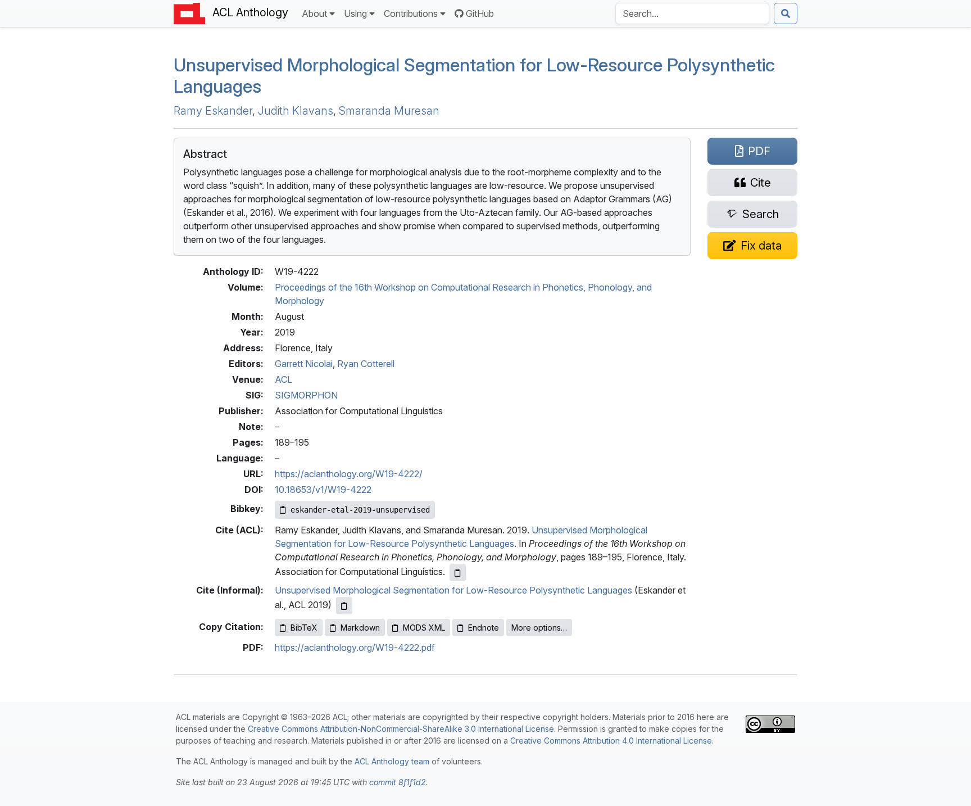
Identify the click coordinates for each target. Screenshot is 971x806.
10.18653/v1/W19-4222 (323, 489)
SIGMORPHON (306, 395)
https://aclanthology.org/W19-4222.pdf (355, 647)
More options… (539, 627)
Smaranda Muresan (389, 110)
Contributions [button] (411, 13)
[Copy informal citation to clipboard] (344, 605)
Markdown (360, 627)
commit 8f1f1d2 (397, 782)
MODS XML (424, 627)
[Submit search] (785, 13)
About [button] (314, 13)
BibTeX (304, 627)
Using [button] (355, 13)
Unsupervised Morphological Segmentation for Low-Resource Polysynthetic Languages (474, 75)
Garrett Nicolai (304, 363)
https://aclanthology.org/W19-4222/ (349, 473)
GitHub (480, 13)
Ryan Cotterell (365, 363)
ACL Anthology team (392, 761)
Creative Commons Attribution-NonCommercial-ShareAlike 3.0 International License (401, 728)
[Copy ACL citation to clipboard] (458, 572)
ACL (283, 379)
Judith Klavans (295, 110)
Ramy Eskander (213, 110)
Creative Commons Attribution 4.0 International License (611, 740)
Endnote (483, 627)
